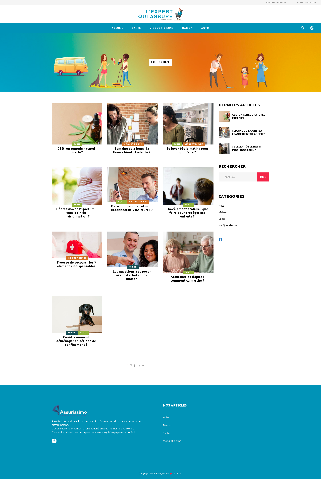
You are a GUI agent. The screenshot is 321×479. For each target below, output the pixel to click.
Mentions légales (276, 2)
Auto (221, 205)
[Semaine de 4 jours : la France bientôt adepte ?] (132, 132)
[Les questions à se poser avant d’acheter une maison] (132, 260)
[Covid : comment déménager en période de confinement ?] (77, 325)
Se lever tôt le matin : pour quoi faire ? (187, 150)
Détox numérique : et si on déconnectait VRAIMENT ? (132, 208)
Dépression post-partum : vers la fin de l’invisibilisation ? (76, 213)
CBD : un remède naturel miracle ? (76, 150)
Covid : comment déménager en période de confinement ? (76, 341)
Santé (77, 144)
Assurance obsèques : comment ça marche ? (187, 278)
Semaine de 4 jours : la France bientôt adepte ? (131, 150)
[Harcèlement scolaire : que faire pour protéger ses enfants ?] (188, 197)
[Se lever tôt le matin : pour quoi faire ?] (188, 132)
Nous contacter (306, 2)
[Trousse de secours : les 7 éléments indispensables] (77, 254)
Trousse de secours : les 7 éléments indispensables (76, 264)
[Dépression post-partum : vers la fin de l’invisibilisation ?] (77, 197)
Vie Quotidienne (133, 144)
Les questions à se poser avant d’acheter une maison (132, 275)
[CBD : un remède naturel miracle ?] (77, 132)
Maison (133, 267)
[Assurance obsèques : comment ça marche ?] (188, 261)
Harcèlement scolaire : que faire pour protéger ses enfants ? (187, 213)
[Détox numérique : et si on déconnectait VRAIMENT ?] (132, 193)
